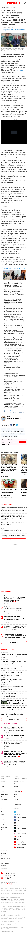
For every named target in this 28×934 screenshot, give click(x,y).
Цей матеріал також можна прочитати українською (14, 30)
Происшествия (5, 796)
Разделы (16, 773)
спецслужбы (5, 433)
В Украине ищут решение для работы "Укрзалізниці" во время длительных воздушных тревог (12, 688)
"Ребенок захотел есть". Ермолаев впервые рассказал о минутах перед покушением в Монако (14, 656)
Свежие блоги (6, 504)
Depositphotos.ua (5, 899)
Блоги (15, 783)
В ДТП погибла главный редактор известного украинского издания (14, 736)
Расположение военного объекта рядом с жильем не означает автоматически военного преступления (14, 509)
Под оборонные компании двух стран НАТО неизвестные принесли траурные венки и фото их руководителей (14, 695)
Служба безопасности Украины (9, 436)
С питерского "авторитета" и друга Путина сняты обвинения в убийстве (13, 662)
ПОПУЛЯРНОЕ (6, 592)
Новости (3, 773)
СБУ (8, 429)
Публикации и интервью (20, 778)
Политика (3, 778)
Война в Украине (10, 7)
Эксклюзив (17, 791)
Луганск (3, 829)
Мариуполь (4, 827)
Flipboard (19, 836)
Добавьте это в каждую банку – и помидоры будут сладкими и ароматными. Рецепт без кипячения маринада (14, 744)
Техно (2, 791)
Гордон (3, 7)
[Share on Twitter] (14, 425)
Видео (15, 796)
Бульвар (4, 477)
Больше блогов (14, 540)
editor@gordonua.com (10, 878)
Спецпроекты (17, 804)
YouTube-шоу (17, 802)
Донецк (3, 819)
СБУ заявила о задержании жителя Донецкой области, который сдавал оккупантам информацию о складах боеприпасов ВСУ (9, 468)
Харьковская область (19, 431)
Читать (22, 442)
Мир (2, 783)
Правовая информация (7, 861)
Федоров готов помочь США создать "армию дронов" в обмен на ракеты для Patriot (16, 702)
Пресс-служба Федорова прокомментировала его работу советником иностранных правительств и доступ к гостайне (14, 619)
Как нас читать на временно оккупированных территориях (5, 866)
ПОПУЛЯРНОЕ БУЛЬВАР (9, 723)
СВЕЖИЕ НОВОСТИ (7, 650)
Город (2, 808)
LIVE (15, 789)
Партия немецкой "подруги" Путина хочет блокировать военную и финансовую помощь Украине (13, 714)
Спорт (2, 786)
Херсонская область (7, 431)
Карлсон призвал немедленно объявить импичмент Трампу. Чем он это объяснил (14, 708)
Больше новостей (14, 719)
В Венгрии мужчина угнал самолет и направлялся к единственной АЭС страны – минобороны (15, 627)
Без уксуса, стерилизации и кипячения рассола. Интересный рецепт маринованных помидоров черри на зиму (9, 492)
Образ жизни (4, 794)
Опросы (16, 799)
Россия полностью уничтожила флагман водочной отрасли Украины (12, 529)
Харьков (3, 822)
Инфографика (4, 799)
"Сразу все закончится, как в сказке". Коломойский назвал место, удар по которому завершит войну (15, 635)
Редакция (3, 855)
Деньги (3, 781)
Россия (3, 429)
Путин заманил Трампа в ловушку (13, 535)
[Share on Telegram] (17, 425)
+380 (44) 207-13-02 (10, 875)
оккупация (20, 429)
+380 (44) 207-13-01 (10, 873)
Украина (14, 429)
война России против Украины (17, 433)
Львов (2, 814)
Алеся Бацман (20, 831)
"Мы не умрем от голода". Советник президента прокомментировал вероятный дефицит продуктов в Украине (13, 674)
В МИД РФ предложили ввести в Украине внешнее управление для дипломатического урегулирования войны (14, 609)
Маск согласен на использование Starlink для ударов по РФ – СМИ (13, 667)
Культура (3, 789)
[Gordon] (13, 3)
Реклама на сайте (5, 858)
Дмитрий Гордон (21, 811)
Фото (15, 794)
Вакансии (3, 853)
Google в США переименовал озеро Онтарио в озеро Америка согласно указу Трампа (13, 681)
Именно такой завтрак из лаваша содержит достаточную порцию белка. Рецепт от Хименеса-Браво (14, 729)
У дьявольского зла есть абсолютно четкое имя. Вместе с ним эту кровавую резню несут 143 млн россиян (13, 516)
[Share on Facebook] (11, 425)
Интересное (4, 802)
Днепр (2, 824)
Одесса (3, 817)
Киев (2, 811)
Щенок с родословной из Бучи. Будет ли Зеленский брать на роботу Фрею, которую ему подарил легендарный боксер (15, 754)
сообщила (20, 70)
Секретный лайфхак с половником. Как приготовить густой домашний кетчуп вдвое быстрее (14, 763)
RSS (18, 839)
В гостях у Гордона (19, 781)
